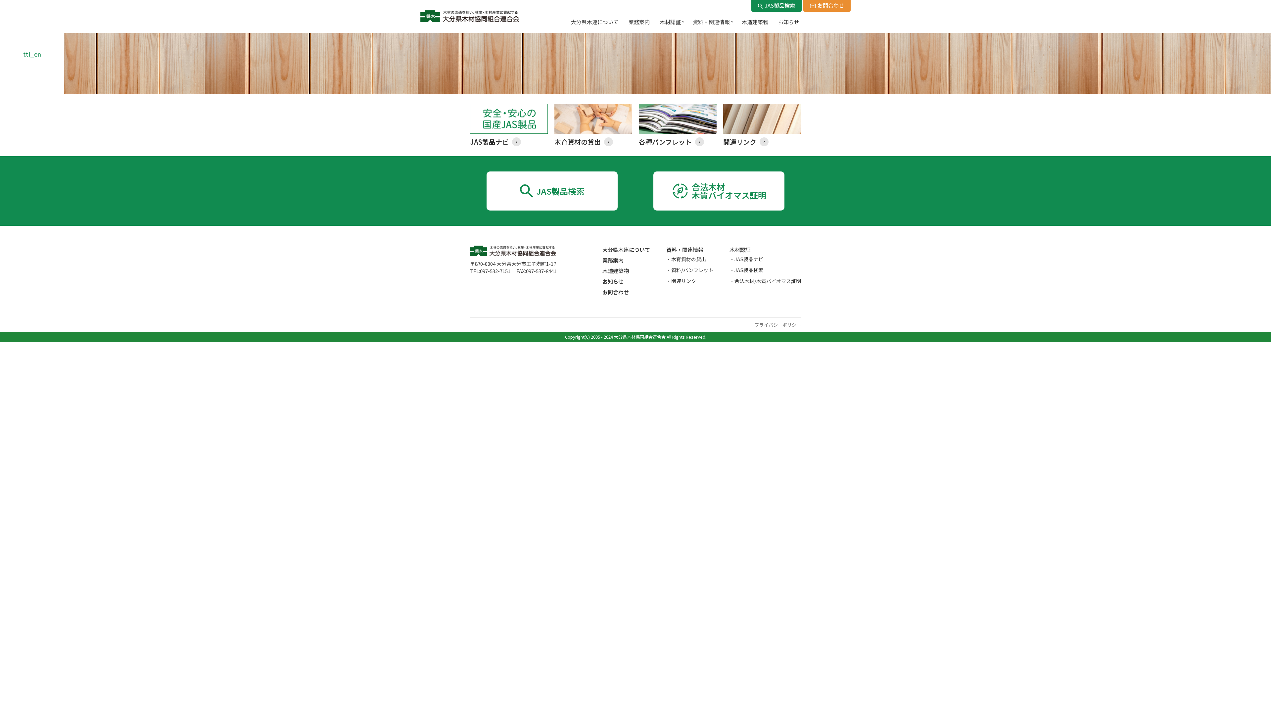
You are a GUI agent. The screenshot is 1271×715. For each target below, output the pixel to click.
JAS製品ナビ (748, 259)
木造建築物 (615, 271)
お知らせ (613, 281)
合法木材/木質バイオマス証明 (767, 280)
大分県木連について (626, 250)
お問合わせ (831, 5)
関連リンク (683, 280)
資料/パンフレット (692, 269)
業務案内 (613, 260)
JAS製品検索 (780, 5)
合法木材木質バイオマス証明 (729, 191)
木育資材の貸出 (688, 259)
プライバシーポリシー (778, 324)
